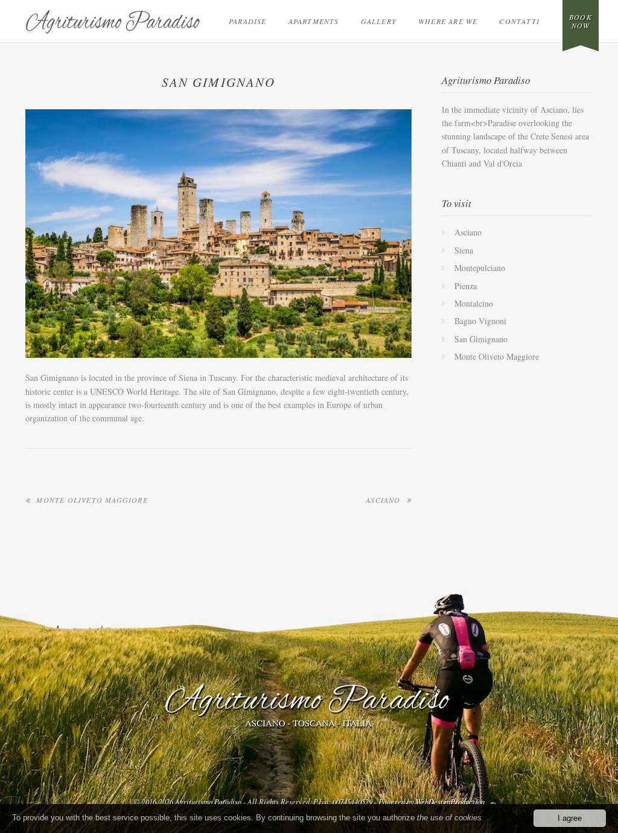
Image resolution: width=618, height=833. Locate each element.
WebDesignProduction (450, 801)
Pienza (465, 286)
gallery (379, 21)
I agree (570, 818)
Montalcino (473, 303)
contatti (519, 21)
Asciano (383, 500)
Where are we (447, 21)
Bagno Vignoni (480, 321)
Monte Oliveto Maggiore (91, 500)
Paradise (248, 21)
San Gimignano (481, 339)
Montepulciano (479, 267)
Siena (463, 250)
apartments (313, 21)
